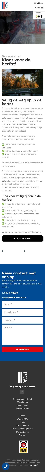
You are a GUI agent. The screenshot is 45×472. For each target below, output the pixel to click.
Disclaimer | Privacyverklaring (28, 462)
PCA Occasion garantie (22, 428)
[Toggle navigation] (42, 7)
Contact (22, 435)
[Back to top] (40, 467)
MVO (22, 422)
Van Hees (25, 460)
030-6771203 (11, 293)
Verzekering (22, 402)
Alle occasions (22, 425)
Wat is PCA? (22, 419)
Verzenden (24, 349)
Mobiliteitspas (22, 408)
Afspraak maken (23, 238)
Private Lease (22, 432)
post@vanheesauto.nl (15, 297)
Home (22, 415)
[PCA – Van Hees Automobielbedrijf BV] (5, 5)
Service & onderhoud (22, 399)
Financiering (22, 405)
